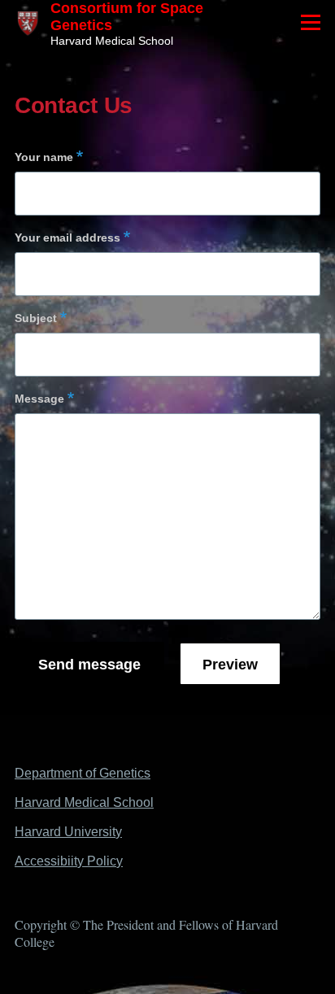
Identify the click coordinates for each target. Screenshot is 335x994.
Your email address (67, 237)
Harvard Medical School (84, 802)
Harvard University (68, 832)
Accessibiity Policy (69, 861)
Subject (36, 318)
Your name (44, 156)
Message (39, 398)
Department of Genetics (82, 773)
